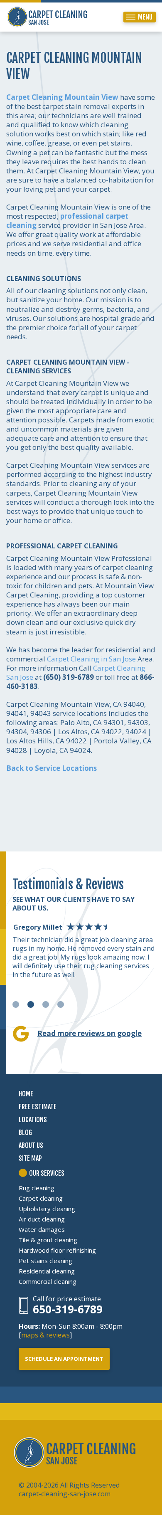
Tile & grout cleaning (48, 1240)
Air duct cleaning (42, 1219)
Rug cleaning (36, 1188)
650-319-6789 (68, 1309)
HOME (26, 1094)
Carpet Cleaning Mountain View (62, 97)
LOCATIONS (33, 1119)
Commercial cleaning (47, 1281)
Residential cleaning (47, 1271)
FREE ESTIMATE (37, 1106)
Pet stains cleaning (45, 1260)
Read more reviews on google (89, 1033)
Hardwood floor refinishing (57, 1250)
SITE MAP (30, 1158)
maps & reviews (45, 1335)
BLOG (25, 1132)
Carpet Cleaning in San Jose (91, 659)
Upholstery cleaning (47, 1208)
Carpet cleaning (41, 1198)
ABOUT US (31, 1145)
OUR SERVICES (46, 1173)
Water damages (42, 1229)
